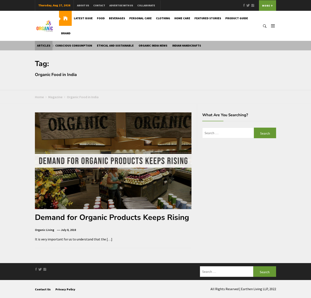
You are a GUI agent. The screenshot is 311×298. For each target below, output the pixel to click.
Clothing (163, 18)
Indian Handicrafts (186, 45)
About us (83, 5)
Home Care (182, 18)
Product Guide (236, 18)
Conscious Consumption (73, 45)
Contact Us (43, 289)
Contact (99, 5)
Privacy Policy (65, 289)
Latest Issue (83, 18)
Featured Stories (207, 18)
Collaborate (146, 5)
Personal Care (140, 18)
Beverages (117, 18)
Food (101, 18)
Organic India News (153, 45)
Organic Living (44, 230)
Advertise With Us (121, 5)
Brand (65, 33)
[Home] (65, 18)
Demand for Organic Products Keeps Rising (112, 217)
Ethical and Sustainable (115, 45)
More (266, 5)
